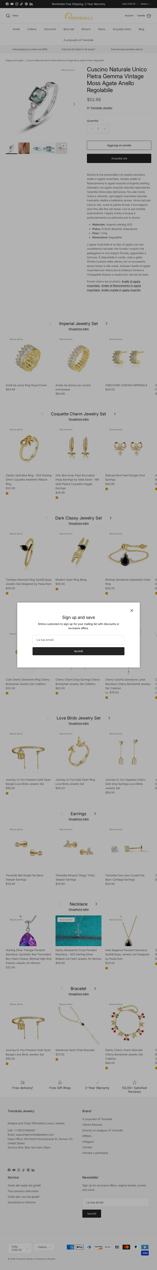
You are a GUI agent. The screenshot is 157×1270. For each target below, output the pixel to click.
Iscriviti (78, 651)
